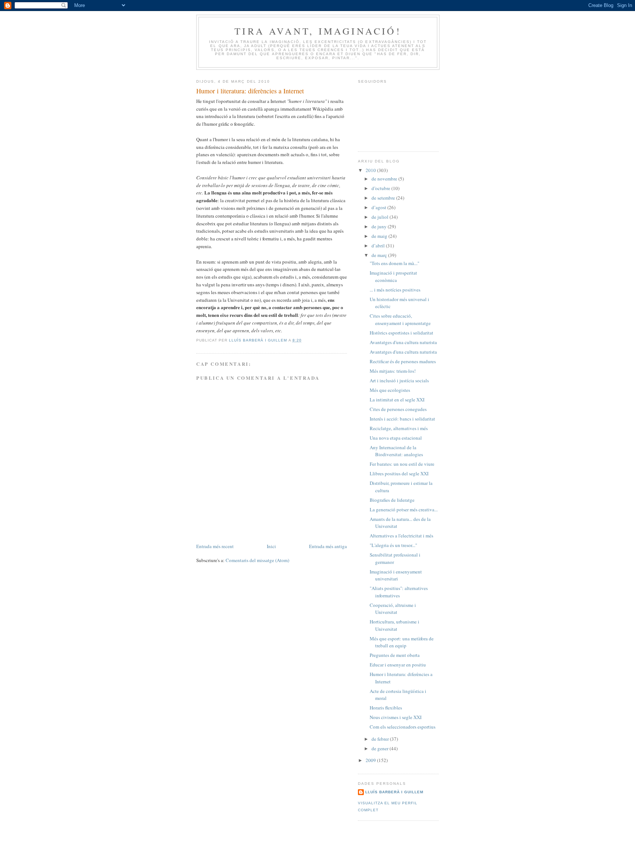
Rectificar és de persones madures (403, 361)
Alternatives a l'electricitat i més (401, 535)
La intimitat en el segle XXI (397, 399)
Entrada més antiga (328, 546)
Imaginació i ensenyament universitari (396, 575)
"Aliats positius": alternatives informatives (399, 592)
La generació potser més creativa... (404, 509)
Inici (271, 546)
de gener (381, 748)
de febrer (381, 739)
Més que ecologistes (390, 390)
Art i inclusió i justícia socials (399, 380)
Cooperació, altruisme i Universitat (393, 609)
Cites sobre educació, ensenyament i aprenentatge (400, 319)
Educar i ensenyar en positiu (398, 664)
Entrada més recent (215, 546)
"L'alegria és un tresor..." (393, 545)
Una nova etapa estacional (396, 437)
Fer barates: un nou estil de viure (402, 464)
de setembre (384, 197)
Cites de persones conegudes (398, 409)
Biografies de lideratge (392, 500)
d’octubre (381, 188)
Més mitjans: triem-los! (393, 371)
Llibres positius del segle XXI (399, 473)
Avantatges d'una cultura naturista (403, 342)
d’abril (379, 245)
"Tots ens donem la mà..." (394, 263)
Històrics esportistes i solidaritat (401, 332)
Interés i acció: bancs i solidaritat (402, 418)
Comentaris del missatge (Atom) (257, 560)
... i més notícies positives (395, 289)
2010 (371, 170)
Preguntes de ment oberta (395, 655)
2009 (371, 760)
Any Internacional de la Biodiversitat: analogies (396, 451)
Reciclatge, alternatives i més (399, 428)
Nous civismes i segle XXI (395, 717)
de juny (380, 226)
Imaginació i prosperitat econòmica (393, 276)
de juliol (381, 217)
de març (380, 255)
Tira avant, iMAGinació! (317, 31)
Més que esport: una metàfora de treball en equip (402, 642)
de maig (380, 236)
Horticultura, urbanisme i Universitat (394, 625)
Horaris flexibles (386, 707)
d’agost (379, 207)
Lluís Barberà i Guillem (394, 792)
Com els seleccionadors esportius (402, 726)
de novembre (385, 178)
